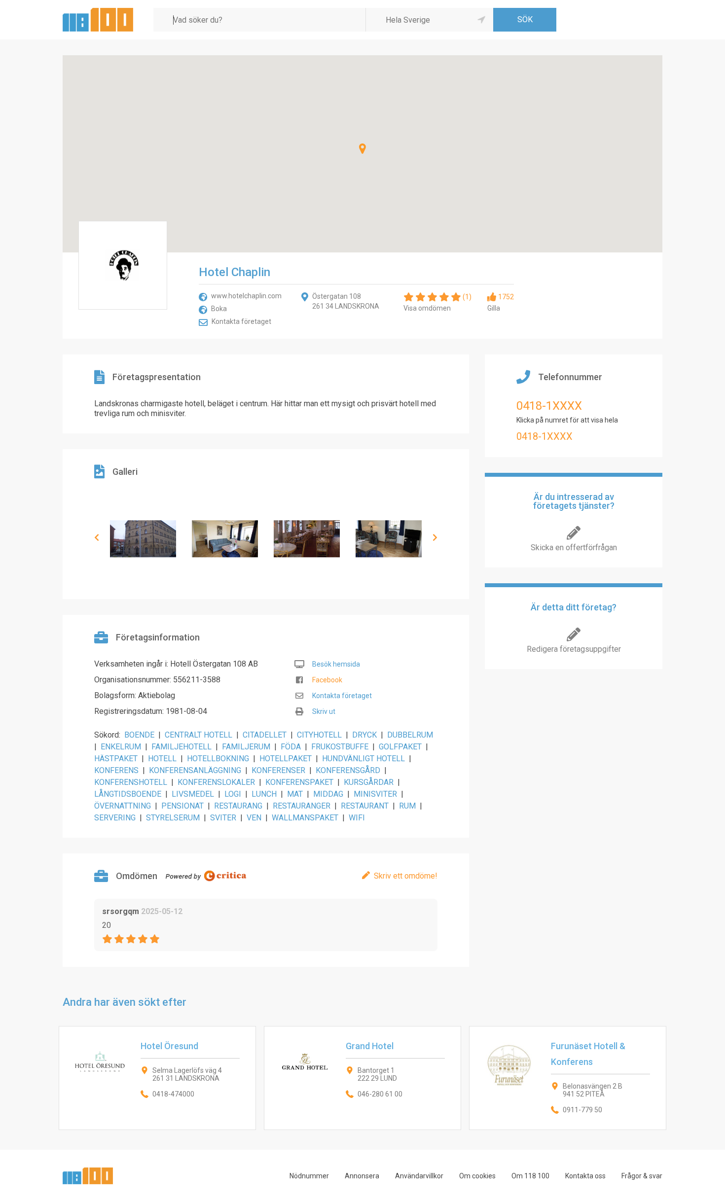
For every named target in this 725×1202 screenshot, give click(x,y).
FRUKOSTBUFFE (339, 746)
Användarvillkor (419, 1176)
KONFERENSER (278, 770)
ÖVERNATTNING (122, 806)
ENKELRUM (121, 746)
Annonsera (362, 1176)
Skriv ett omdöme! (405, 876)
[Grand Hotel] (362, 1078)
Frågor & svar (641, 1176)
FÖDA (291, 746)
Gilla (493, 308)
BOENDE (139, 735)
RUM (407, 806)
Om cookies (477, 1176)
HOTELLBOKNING (218, 758)
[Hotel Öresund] (157, 1078)
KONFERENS (116, 770)
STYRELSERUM (173, 817)
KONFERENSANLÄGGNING (195, 770)
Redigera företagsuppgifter (574, 649)
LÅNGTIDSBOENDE (127, 794)
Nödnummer (309, 1176)
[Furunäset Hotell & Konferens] (568, 1078)
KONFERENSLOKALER (216, 782)
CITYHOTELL (319, 735)
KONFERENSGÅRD (348, 770)
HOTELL (162, 758)
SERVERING (115, 817)
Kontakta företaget (241, 321)
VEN (254, 817)
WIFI (357, 817)
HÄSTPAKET (116, 758)
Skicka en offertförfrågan (574, 547)
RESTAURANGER (301, 806)
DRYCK (364, 735)
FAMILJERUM (246, 746)
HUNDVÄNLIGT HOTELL (363, 758)
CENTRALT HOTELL (198, 735)
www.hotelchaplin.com (246, 296)
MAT (295, 794)
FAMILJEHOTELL (181, 746)
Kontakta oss (585, 1176)
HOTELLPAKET (285, 758)
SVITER (223, 817)
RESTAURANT (365, 806)
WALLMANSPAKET (305, 817)
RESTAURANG (238, 806)
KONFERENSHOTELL (130, 782)
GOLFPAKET (400, 746)
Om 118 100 (530, 1176)
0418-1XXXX (549, 406)
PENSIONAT (182, 806)
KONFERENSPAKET (299, 782)
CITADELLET (265, 735)
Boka (219, 309)
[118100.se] (98, 11)
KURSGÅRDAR (369, 782)
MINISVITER (375, 794)
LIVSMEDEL (193, 794)
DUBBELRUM (410, 735)
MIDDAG (328, 794)
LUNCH (264, 794)
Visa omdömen (427, 308)
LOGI (232, 794)
